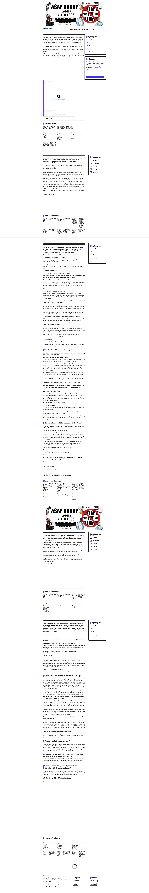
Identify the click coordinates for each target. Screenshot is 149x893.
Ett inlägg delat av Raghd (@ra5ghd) (59, 114)
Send (95, 76)
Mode (83, 29)
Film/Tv (88, 29)
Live (79, 29)
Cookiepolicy (77, 887)
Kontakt (93, 887)
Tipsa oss (93, 884)
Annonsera (94, 880)
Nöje (75, 29)
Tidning (75, 884)
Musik (71, 29)
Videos (93, 29)
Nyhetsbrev (76, 880)
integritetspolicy (98, 67)
